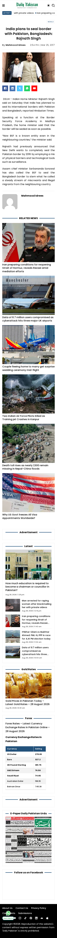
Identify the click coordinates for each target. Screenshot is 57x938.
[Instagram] (20, 918)
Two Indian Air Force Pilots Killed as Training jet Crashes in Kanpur (23, 417)
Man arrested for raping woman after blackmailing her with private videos (36, 604)
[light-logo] (28, 5)
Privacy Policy (38, 908)
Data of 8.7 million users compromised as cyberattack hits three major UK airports (28, 319)
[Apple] (47, 918)
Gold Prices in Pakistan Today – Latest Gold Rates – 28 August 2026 (27, 702)
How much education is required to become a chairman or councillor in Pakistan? (27, 587)
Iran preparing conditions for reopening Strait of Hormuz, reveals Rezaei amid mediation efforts (26, 268)
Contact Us (22, 908)
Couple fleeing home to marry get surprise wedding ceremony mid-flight (28, 368)
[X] (20, 88)
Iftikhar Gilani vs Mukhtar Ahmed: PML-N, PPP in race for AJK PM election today (36, 635)
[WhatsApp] (27, 88)
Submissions (25, 913)
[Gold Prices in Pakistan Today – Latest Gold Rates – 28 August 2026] (28, 685)
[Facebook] (5, 88)
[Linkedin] (36, 918)
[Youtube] (14, 918)
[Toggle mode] (48, 5)
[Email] (34, 88)
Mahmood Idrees (16, 45)
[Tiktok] (25, 918)
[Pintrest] (31, 918)
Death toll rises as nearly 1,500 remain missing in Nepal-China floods (25, 467)
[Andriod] (42, 918)
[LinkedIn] (12, 88)
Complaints (8, 913)
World (51, 22)
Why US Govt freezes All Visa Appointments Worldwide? (19, 516)
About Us (7, 908)
